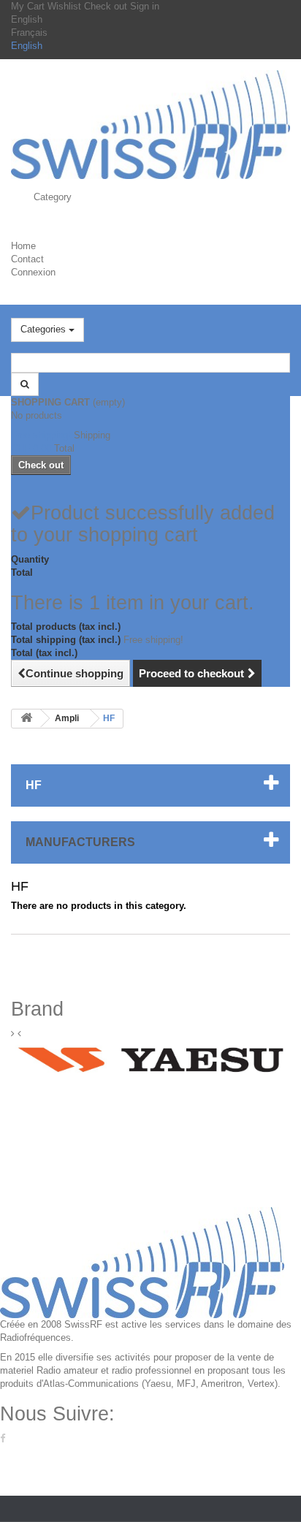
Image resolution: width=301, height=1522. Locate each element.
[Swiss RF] (150, 124)
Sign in (144, 6)
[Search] (25, 385)
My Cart (29, 6)
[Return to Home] (26, 718)
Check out (107, 6)
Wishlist (65, 6)
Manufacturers (80, 842)
